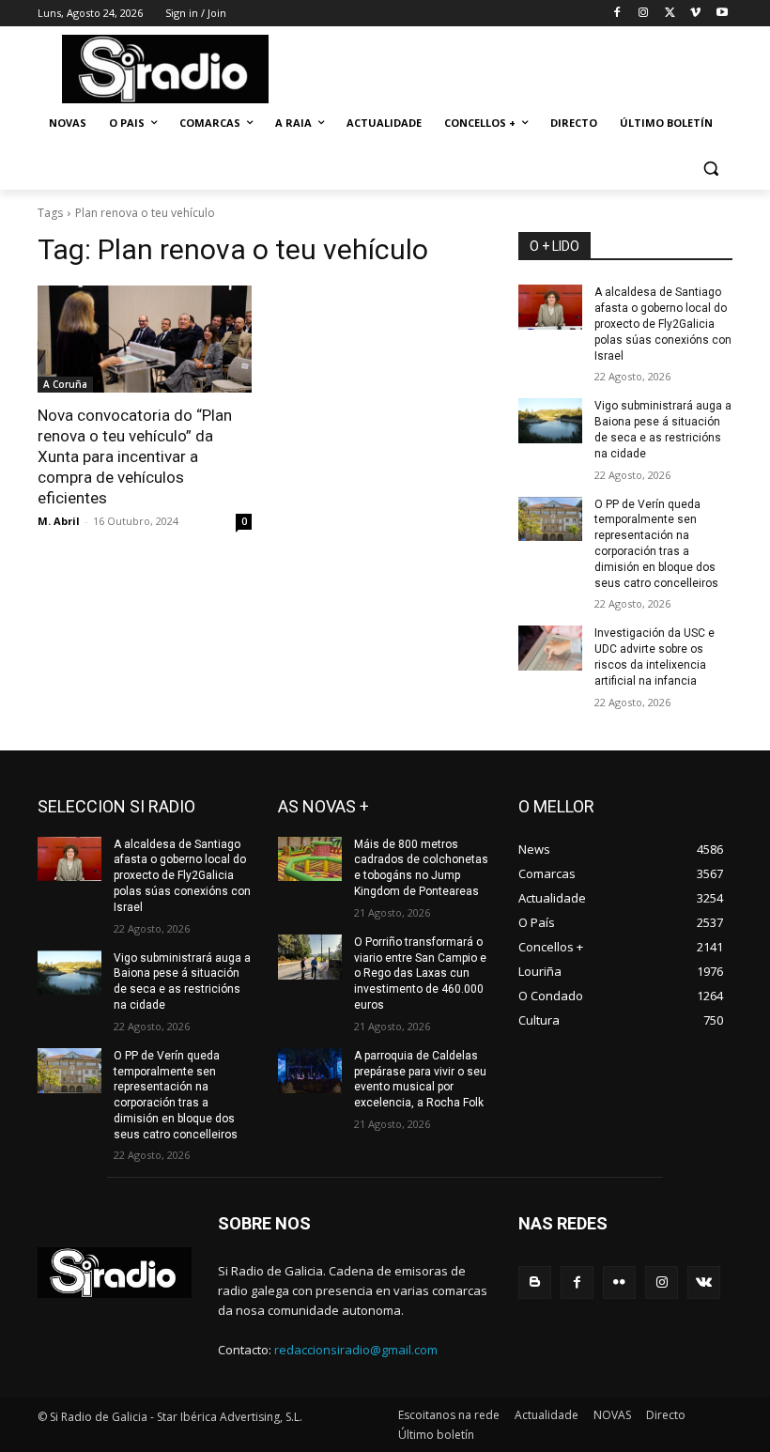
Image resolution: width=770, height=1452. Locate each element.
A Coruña (65, 384)
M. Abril (59, 521)
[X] (670, 13)
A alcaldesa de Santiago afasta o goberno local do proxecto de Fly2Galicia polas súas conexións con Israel (663, 324)
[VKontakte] (703, 1282)
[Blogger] (534, 1282)
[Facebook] (617, 13)
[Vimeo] (695, 13)
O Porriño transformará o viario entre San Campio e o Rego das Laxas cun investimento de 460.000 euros (420, 973)
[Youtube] (721, 13)
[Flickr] (619, 1282)
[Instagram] (643, 13)
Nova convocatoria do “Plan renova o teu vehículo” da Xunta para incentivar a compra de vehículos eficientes (135, 456)
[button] (710, 169)
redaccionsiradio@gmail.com (356, 1349)
